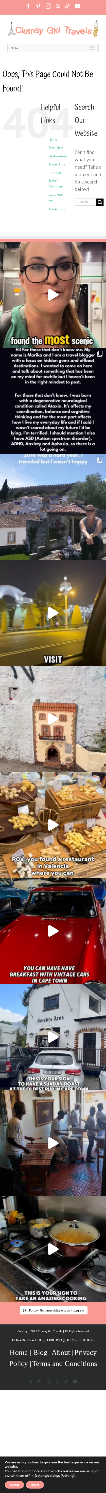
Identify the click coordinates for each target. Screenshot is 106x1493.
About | (62, 1352)
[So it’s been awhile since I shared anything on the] (53, 507)
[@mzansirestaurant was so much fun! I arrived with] (53, 1143)
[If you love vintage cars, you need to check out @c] (53, 931)
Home (53, 139)
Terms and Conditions (64, 1363)
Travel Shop (57, 209)
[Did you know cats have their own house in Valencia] (53, 719)
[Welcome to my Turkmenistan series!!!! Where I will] (53, 613)
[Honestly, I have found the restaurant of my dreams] (53, 825)
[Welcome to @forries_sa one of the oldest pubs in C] (53, 1037)
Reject (35, 1485)
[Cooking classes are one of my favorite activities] (53, 1249)
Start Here (56, 148)
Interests (55, 172)
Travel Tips (57, 164)
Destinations (58, 156)
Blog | (42, 1352)
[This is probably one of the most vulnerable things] (53, 401)
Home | (21, 1352)
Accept (14, 1485)
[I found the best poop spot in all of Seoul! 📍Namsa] (53, 295)
